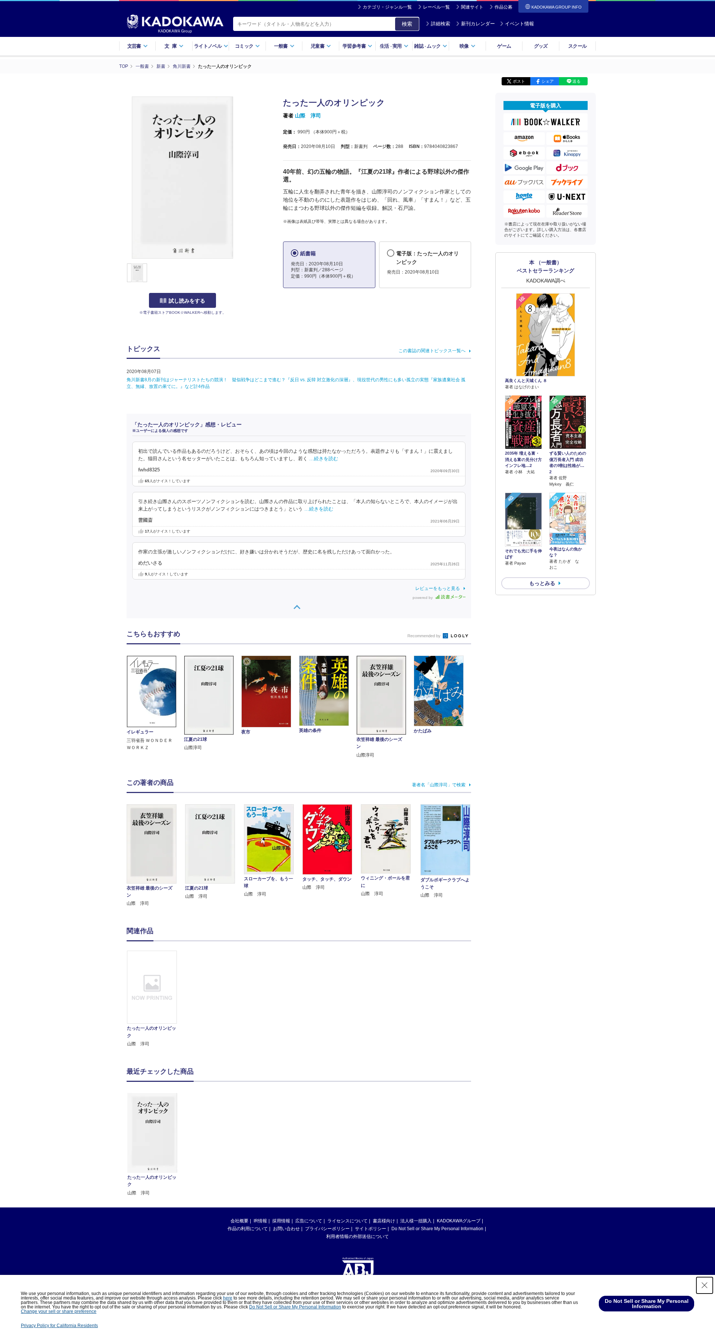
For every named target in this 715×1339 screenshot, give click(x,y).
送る (576, 81)
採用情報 (281, 1220)
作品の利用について (248, 1228)
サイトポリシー (370, 1228)
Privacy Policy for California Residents (59, 1325)
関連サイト (472, 7)
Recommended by (424, 636)
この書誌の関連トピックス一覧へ (431, 350)
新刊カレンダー (478, 23)
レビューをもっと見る (437, 588)
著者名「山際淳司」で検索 (438, 784)
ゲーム (504, 46)
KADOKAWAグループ (458, 1220)
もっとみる (542, 583)
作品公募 (503, 7)
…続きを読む (323, 458)
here (227, 1298)
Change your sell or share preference (58, 1311)
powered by (423, 598)
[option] (156, 999)
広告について (308, 1220)
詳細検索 (440, 23)
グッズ (541, 46)
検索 (407, 24)
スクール (577, 46)
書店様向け (384, 1220)
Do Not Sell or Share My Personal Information (437, 1228)
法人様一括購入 (416, 1220)
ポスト (519, 81)
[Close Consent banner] (704, 1285)
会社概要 (239, 1220)
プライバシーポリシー (327, 1228)
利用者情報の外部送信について (357, 1236)
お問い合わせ (286, 1228)
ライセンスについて (347, 1220)
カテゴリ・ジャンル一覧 (387, 7)
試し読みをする (187, 301)
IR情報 (260, 1220)
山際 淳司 (308, 116)
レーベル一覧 (436, 7)
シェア (547, 81)
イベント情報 (519, 23)
